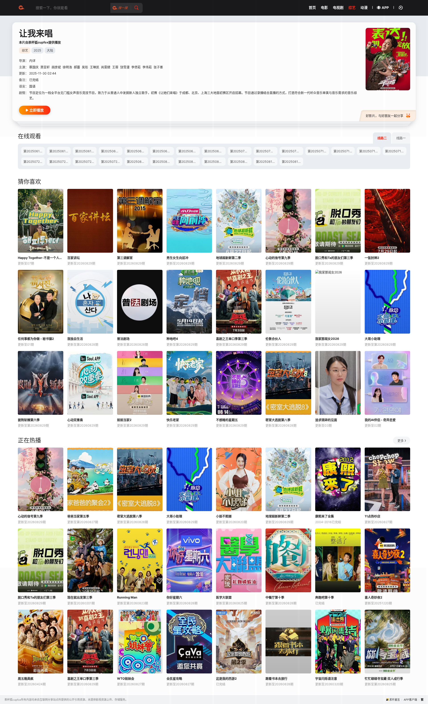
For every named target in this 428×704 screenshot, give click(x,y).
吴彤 (85, 67)
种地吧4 (172, 339)
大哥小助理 (372, 339)
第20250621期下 (137, 151)
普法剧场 (123, 339)
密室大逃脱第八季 (277, 420)
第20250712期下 (344, 151)
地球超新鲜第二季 (228, 258)
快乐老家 (173, 420)
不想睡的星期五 (227, 420)
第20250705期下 (266, 151)
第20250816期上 (266, 161)
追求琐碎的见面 (326, 420)
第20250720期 (34, 161)
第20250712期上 (318, 151)
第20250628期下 (189, 151)
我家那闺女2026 (327, 339)
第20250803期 (189, 161)
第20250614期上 (34, 151)
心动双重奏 (75, 420)
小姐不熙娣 (224, 516)
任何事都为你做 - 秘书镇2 (36, 339)
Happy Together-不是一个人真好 (40, 258)
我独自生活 (75, 339)
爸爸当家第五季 (78, 516)
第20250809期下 (240, 161)
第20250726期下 (86, 161)
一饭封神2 (372, 258)
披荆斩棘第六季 (29, 420)
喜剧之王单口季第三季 (231, 339)
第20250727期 (111, 161)
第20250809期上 (215, 161)
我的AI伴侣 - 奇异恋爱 (380, 420)
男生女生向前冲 (177, 258)
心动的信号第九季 (277, 258)
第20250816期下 (292, 161)
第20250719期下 (395, 151)
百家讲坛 (73, 258)
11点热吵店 (372, 516)
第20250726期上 (60, 161)
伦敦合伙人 (273, 339)
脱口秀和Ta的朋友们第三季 (334, 258)
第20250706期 (292, 151)
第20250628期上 (163, 151)
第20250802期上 (137, 161)
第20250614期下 (60, 151)
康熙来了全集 (324, 516)
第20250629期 (215, 151)
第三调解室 (125, 258)
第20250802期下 (163, 161)
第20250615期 (86, 151)
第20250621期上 (111, 151)
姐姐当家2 (124, 420)
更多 (400, 440)
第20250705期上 (240, 151)
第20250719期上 (370, 151)
